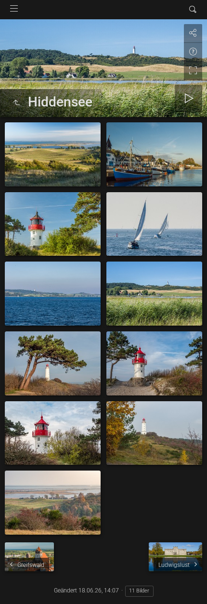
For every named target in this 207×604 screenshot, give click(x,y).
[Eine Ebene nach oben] (16, 103)
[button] (19, 584)
